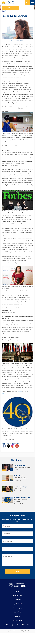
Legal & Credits (17, 604)
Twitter (5, 11)
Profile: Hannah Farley (20, 476)
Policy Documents (17, 620)
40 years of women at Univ (22, 497)
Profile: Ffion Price (19, 465)
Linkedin (19, 391)
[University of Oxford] (17, 585)
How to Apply (17, 608)
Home (17, 591)
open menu (32, 2)
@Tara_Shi (5, 393)
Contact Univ (17, 595)
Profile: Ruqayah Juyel (20, 486)
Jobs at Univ (17, 612)
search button (27, 2)
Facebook (3, 11)
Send (17, 571)
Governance (17, 599)
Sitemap (17, 616)
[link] (7, 625)
